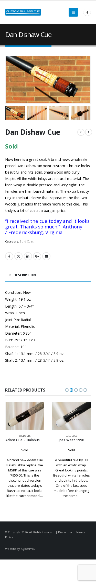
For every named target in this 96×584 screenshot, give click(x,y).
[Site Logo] (23, 12)
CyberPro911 (29, 549)
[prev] (80, 132)
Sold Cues (27, 241)
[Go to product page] (25, 416)
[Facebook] (87, 12)
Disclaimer (65, 532)
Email (46, 256)
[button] (73, 12)
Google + (37, 256)
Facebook (9, 256)
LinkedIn (28, 256)
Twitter (18, 256)
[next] (88, 132)
